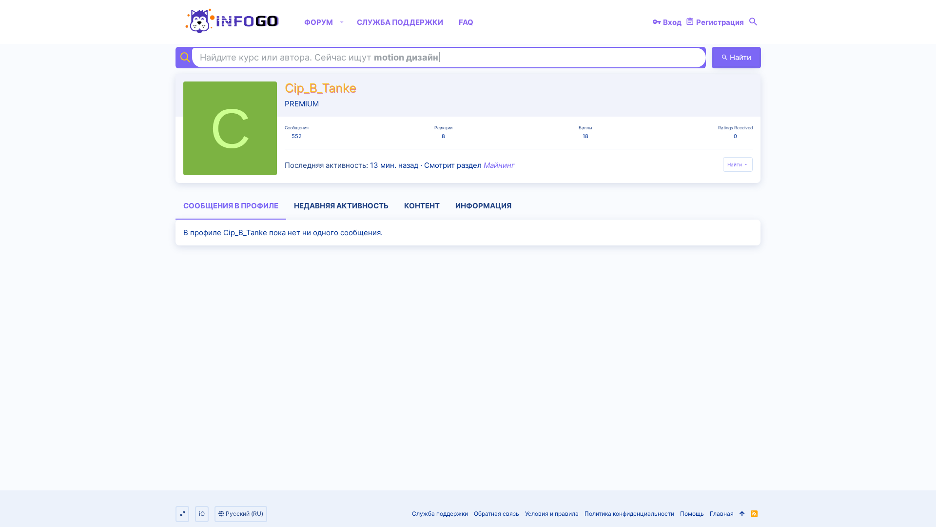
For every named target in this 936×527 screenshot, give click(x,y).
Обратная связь (496, 513)
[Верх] (742, 514)
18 (585, 136)
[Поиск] (753, 22)
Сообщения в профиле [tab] (230, 205)
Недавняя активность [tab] (341, 205)
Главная (722, 513)
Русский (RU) (243, 513)
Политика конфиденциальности (629, 513)
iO (202, 513)
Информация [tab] (483, 205)
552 (297, 136)
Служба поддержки (440, 513)
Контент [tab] (422, 205)
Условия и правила (552, 513)
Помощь (692, 513)
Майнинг (499, 165)
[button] (342, 22)
